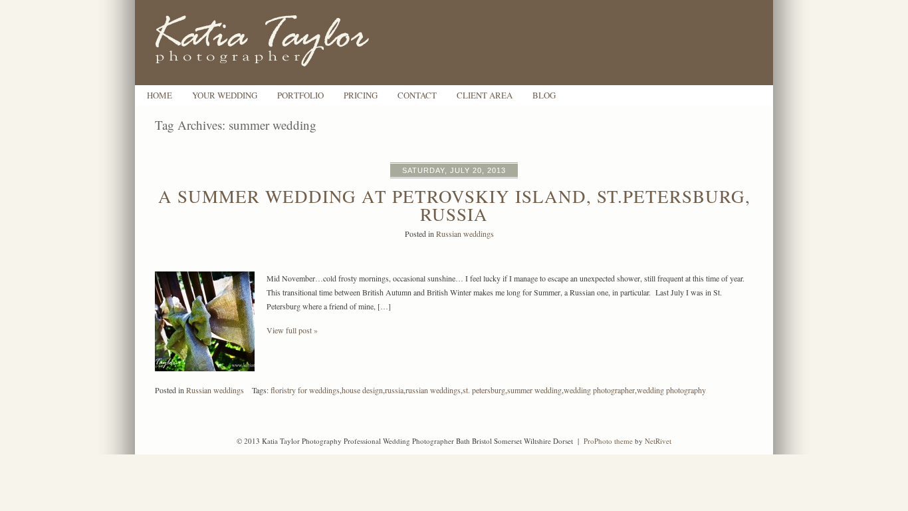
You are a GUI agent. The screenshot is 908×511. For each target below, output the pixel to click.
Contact (417, 95)
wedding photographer (599, 390)
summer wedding (534, 390)
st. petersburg (484, 390)
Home (159, 95)
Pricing (361, 95)
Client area (484, 95)
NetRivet (658, 441)
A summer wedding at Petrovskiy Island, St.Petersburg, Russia (454, 205)
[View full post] (205, 321)
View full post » (292, 330)
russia (394, 390)
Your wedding (224, 95)
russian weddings (433, 390)
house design (362, 390)
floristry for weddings (305, 390)
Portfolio (300, 95)
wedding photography (671, 390)
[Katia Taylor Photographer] (284, 82)
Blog (544, 95)
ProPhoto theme (608, 441)
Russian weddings (465, 233)
